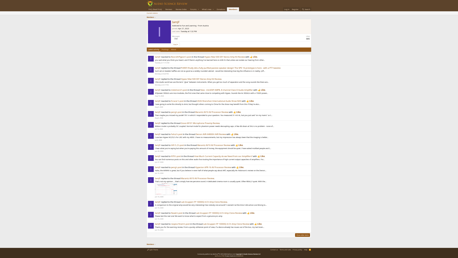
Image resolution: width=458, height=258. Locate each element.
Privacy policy (297, 250)
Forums (193, 9)
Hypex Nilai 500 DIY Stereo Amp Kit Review (224, 56)
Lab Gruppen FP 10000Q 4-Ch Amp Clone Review (204, 202)
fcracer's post (177, 101)
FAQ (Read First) (155, 9)
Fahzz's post (176, 134)
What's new (206, 9)
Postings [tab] (165, 49)
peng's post (176, 112)
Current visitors (152, 13)
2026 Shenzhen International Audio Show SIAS (219, 101)
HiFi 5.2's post (177, 145)
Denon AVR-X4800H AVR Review (211, 134)
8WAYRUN (240, 256)
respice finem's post (180, 224)
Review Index (181, 9)
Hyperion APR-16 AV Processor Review (213, 167)
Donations (221, 9)
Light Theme (153, 250)
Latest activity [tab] (153, 49)
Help (305, 250)
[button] (198, 9)
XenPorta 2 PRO (220, 256)
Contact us (274, 250)
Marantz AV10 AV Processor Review (211, 112)
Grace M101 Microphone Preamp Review (200, 123)
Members (233, 9)
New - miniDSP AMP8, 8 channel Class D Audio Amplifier (226, 90)
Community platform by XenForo (216, 254)
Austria (206, 25)
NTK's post (176, 156)
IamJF (157, 56)
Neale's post (176, 213)
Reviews (168, 9)
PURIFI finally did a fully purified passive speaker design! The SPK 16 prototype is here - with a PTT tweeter (230, 68)
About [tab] (173, 49)
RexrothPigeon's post (181, 56)
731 (176, 38)
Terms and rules (285, 250)
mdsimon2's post (179, 90)
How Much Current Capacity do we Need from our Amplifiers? (223, 156)
